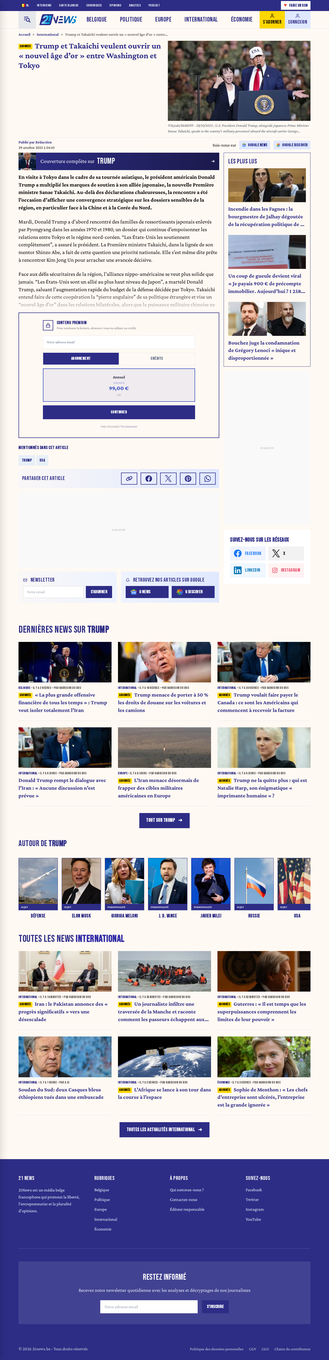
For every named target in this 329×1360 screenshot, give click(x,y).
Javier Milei (210, 916)
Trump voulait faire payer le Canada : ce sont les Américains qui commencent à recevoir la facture (257, 702)
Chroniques (94, 5)
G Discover (194, 591)
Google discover (295, 145)
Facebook (254, 1189)
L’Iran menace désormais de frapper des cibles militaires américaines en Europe (158, 788)
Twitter (252, 1199)
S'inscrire (215, 1306)
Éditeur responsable (187, 1209)
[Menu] (27, 19)
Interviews (44, 5)
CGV (252, 1349)
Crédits (157, 358)
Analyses (135, 5)
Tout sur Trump (160, 820)
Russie (254, 916)
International (201, 20)
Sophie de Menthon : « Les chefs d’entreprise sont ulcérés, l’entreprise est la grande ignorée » (262, 1097)
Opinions (115, 5)
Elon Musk (81, 916)
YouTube (253, 1219)
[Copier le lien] (129, 479)
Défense (38, 916)
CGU (265, 1349)
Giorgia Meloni (124, 916)
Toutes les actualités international (161, 1130)
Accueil (24, 34)
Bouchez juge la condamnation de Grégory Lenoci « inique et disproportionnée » (263, 350)
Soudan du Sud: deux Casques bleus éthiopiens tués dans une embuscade (61, 1093)
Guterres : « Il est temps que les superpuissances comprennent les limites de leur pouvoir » (261, 1011)
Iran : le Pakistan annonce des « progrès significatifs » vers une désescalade (63, 1011)
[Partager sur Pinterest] (188, 479)
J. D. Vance (168, 916)
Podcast (154, 5)
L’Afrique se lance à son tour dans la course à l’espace (164, 1093)
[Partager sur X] (168, 479)
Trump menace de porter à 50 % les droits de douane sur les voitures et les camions (163, 702)
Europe (163, 20)
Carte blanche (69, 5)
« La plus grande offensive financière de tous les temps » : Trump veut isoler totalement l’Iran (63, 702)
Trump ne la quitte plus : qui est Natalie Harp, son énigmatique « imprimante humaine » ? (262, 788)
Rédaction (43, 142)
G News (145, 591)
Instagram (255, 1209)
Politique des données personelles (216, 1349)
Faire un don (296, 5)
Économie (242, 20)
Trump (27, 460)
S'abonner (99, 591)
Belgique (97, 20)
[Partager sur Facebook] (149, 479)
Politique (131, 20)
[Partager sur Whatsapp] (207, 479)
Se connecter (129, 426)
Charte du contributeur (292, 1349)
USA (42, 460)
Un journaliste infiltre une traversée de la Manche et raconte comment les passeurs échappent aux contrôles (161, 1012)
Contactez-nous (183, 1199)
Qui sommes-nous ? (187, 1189)
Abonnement (81, 358)
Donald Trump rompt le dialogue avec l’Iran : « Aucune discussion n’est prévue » (62, 788)
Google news (258, 145)
